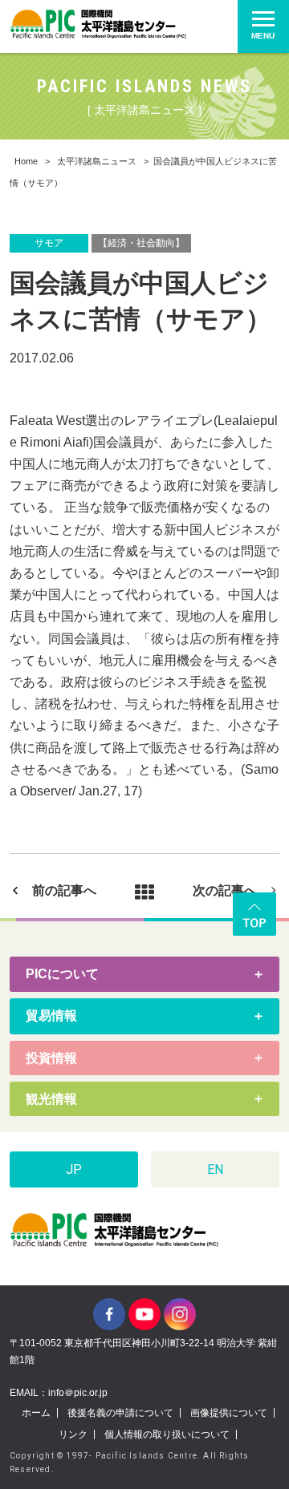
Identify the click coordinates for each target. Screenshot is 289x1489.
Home (26, 161)
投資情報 (51, 1058)
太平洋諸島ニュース (96, 161)
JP (74, 1169)
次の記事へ (225, 890)
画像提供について (228, 1413)
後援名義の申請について (120, 1413)
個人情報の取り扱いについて (167, 1434)
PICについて (62, 974)
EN (215, 1169)
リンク (73, 1434)
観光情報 (51, 1099)
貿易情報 (51, 1015)
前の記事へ (64, 890)
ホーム (36, 1413)
